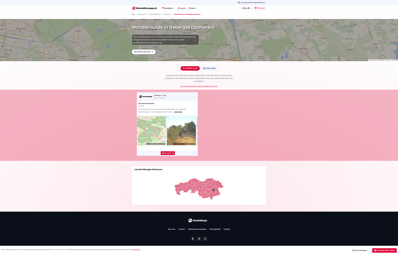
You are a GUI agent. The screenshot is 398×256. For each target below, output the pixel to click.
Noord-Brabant (154, 14)
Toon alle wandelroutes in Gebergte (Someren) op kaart (199, 86)
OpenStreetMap (381, 60)
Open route (166, 153)
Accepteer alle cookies (385, 250)
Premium (261, 8)
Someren (167, 14)
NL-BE (247, 8)
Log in (183, 8)
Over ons (171, 229)
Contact (181, 229)
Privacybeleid (214, 229)
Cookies (227, 229)
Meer (193, 8)
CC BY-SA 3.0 (181, 144)
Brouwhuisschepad (146, 103)
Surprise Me (210, 68)
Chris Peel (176, 144)
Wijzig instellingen (359, 250)
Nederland (141, 14)
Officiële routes (191, 68)
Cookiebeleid (135, 249)
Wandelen (168, 8)
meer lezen (178, 112)
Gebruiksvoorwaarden (197, 229)
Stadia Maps (373, 60)
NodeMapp (395, 60)
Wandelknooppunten (142, 52)
